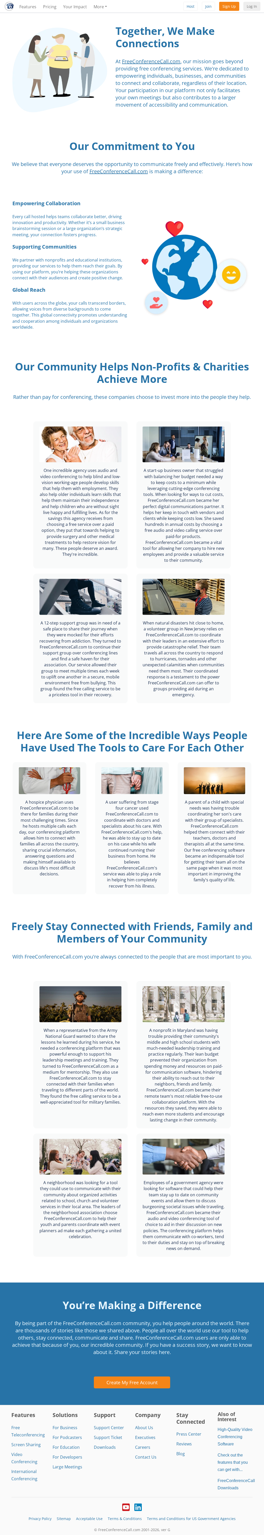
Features (27, 7)
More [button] (99, 7)
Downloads (105, 1447)
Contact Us (145, 1457)
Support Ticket (108, 1437)
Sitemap (64, 1518)
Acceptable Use (89, 1518)
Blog (180, 1454)
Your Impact (75, 7)
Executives (145, 1437)
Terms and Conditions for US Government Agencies (191, 1518)
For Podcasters (67, 1437)
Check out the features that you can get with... (233, 1462)
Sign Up (229, 6)
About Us (144, 1427)
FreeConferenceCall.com (151, 61)
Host (190, 6)
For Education (66, 1447)
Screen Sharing (26, 1444)
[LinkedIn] (138, 1507)
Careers (142, 1447)
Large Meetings (67, 1467)
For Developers (67, 1457)
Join (208, 6)
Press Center (188, 1434)
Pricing (49, 7)
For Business (65, 1427)
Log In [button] (252, 6)
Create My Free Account (132, 1382)
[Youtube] (126, 1507)
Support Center (109, 1427)
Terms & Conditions (125, 1518)
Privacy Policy (40, 1518)
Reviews (184, 1444)
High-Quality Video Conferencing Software (235, 1436)
